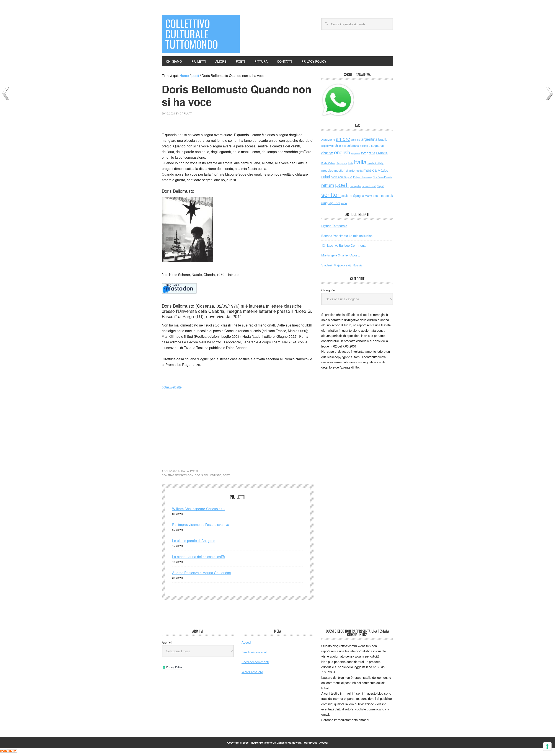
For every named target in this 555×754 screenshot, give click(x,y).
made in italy (375, 163)
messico (327, 170)
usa (336, 202)
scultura (346, 195)
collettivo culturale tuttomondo (191, 34)
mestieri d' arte (344, 170)
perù (350, 177)
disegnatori (376, 145)
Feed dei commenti (255, 661)
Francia (382, 152)
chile (338, 145)
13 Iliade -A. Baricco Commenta (343, 245)
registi (380, 186)
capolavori (327, 146)
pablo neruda (339, 177)
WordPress (310, 742)
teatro (368, 196)
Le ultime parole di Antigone (193, 540)
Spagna (358, 195)
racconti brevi (369, 186)
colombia (353, 145)
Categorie (328, 290)
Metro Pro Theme (261, 742)
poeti (194, 471)
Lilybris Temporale (334, 225)
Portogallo (355, 186)
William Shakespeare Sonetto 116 (198, 508)
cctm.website (172, 387)
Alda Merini (328, 140)
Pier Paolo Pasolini (382, 177)
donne (327, 153)
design (364, 145)
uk (391, 195)
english (342, 152)
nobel (325, 176)
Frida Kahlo (328, 163)
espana (355, 153)
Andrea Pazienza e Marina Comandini (201, 572)
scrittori (331, 194)
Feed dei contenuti (254, 652)
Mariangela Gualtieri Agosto (340, 255)
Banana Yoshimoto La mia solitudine (346, 235)
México (383, 170)
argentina (369, 139)
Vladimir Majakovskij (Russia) (342, 265)
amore (343, 138)
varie (344, 203)
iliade (350, 163)
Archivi (166, 642)
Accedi (246, 642)
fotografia (368, 152)
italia (185, 471)
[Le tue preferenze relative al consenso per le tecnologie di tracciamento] (547, 746)
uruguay (327, 203)
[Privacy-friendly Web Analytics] (8, 751)
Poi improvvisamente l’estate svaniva (200, 524)
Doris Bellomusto (208, 475)
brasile (382, 139)
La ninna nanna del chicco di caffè (198, 556)
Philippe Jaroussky (362, 177)
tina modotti (381, 195)
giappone (341, 163)
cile (344, 145)
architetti (355, 139)
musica (370, 170)
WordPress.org (252, 671)
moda (359, 170)
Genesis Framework (289, 742)
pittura (327, 185)
